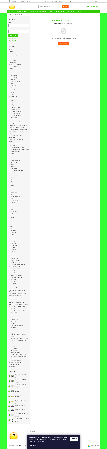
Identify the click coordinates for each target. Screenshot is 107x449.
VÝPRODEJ (11, 52)
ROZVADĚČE (12, 137)
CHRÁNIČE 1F (14, 90)
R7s (12, 220)
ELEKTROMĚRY (12, 60)
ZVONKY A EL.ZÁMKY (14, 364)
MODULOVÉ (13, 166)
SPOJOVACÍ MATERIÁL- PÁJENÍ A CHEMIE (20, 149)
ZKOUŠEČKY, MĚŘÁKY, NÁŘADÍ (16, 362)
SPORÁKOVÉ (14, 288)
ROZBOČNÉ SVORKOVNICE (17, 277)
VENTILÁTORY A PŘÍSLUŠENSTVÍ (16, 302)
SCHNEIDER (13, 332)
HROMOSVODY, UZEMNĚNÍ (15, 64)
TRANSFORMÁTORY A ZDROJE (16, 296)
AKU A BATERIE (12, 54)
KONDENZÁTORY (13, 120)
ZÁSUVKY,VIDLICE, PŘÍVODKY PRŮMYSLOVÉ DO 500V (17, 359)
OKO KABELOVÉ (14, 158)
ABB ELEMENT (14, 330)
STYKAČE (11, 164)
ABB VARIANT (14, 350)
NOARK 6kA (13, 71)
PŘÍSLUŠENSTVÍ (14, 258)
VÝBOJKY (13, 198)
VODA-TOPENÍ (14, 286)
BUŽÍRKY (13, 154)
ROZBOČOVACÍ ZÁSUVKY (17, 325)
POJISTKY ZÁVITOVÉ (15, 113)
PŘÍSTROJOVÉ (14, 168)
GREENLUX (14, 239)
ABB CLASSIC (14, 313)
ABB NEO (13, 323)
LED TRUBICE (14, 192)
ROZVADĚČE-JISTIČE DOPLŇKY (16, 139)
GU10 (12, 186)
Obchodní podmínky (57, 1)
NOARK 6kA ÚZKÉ (15, 77)
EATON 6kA (13, 73)
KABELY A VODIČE (13, 118)
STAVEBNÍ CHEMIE (13, 162)
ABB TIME (13, 308)
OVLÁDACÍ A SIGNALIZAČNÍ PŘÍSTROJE (18, 125)
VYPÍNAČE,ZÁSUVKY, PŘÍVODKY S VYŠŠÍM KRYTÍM (18, 341)
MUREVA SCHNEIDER (15, 352)
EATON (12, 92)
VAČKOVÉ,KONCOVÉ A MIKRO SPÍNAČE (20, 338)
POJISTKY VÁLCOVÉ (15, 107)
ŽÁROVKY (13, 203)
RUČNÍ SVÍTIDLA (14, 245)
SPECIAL (13, 177)
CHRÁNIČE (11, 88)
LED (12, 179)
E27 (12, 181)
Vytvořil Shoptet (95, 446)
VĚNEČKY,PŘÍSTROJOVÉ (16, 275)
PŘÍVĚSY (13, 336)
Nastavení (33, 445)
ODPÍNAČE (13, 86)
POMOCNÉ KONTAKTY (16, 81)
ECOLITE (14, 237)
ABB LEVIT (13, 328)
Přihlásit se (13, 35)
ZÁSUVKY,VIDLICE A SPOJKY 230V (18, 355)
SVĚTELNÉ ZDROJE (13, 175)
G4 (12, 194)
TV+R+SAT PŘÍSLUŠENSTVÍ (15, 298)
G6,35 (12, 218)
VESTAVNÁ (13, 235)
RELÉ (10, 133)
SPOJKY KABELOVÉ (15, 160)
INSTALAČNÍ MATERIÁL (14, 66)
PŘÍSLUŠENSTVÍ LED (15, 262)
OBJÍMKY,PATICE (15, 260)
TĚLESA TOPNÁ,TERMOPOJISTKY (17, 264)
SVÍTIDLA (11, 226)
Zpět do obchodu (63, 44)
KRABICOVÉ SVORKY (15, 269)
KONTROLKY (14, 224)
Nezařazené (12, 366)
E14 (12, 183)
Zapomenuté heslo (12, 40)
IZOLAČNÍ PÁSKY (14, 156)
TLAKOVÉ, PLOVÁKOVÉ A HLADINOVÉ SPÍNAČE (17, 290)
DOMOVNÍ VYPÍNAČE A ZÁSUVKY (18, 306)
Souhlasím (74, 439)
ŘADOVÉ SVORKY (15, 273)
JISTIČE (11, 69)
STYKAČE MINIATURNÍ (16, 173)
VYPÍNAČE (13, 84)
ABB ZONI (13, 321)
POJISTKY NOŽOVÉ (15, 109)
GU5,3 (12, 222)
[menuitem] (11, 11)
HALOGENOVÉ (14, 211)
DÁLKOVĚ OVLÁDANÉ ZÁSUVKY (18, 311)
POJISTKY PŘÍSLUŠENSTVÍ (17, 116)
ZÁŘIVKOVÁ (13, 250)
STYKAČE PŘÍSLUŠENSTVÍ (17, 171)
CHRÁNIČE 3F (14, 96)
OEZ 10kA (13, 79)
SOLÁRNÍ (13, 247)
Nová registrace (12, 38)
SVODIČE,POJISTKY (13, 105)
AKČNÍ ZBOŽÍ (12, 49)
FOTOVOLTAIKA (13, 62)
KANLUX (13, 241)
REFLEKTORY (14, 232)
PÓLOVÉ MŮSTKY (15, 271)
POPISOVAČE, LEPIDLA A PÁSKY (16, 127)
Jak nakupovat (45, 1)
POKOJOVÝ (13, 284)
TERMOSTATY (12, 279)
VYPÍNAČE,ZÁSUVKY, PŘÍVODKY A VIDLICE (18, 304)
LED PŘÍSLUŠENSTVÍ (15, 196)
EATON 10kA (14, 75)
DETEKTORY (12, 58)
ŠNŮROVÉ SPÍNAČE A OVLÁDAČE (18, 334)
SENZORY (11, 142)
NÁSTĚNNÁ (13, 230)
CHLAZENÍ (13, 282)
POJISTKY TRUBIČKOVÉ (16, 111)
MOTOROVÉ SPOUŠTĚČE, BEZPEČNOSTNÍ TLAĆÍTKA (19, 122)
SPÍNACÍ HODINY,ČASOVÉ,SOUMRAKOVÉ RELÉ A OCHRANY (18, 144)
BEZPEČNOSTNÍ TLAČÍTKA (15, 56)
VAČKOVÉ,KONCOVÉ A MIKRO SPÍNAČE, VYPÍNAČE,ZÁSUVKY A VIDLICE (18, 130)
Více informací (40, 441)
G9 (12, 188)
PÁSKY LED (13, 190)
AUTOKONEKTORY (15, 151)
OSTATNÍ (13, 103)
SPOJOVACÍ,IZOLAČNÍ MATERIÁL (16, 147)
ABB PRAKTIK (14, 344)
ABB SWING (13, 315)
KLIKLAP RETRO (15, 319)
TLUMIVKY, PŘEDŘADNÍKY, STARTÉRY (17, 293)
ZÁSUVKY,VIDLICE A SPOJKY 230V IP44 (20, 357)
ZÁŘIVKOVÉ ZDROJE (15, 200)
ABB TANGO (14, 317)
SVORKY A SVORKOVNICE (15, 267)
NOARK (13, 94)
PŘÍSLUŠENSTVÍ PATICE (16, 135)
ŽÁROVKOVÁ (14, 252)
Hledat (65, 6)
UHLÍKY (10, 300)
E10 (12, 209)
